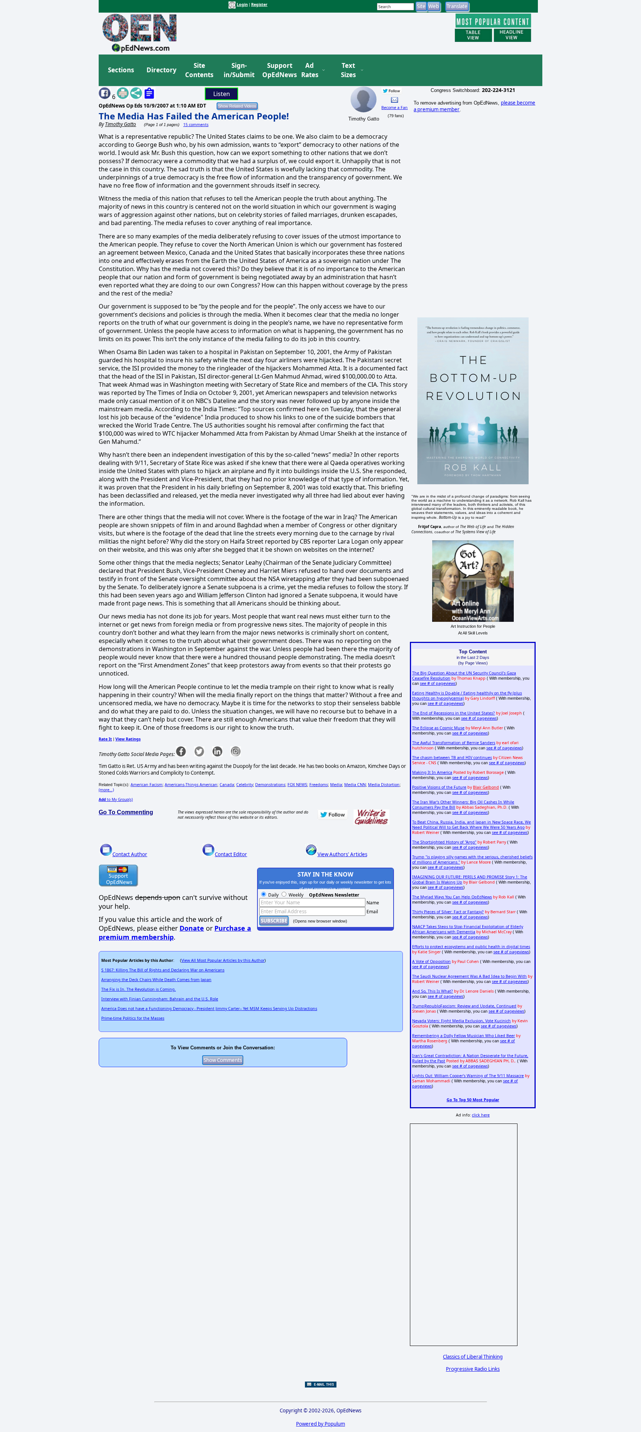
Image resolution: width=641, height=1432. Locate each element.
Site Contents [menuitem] (199, 70)
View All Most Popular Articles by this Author (222, 960)
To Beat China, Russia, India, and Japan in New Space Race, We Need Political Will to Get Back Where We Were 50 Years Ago (471, 824)
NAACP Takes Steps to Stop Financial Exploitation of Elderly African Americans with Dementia (467, 929)
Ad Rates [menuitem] (309, 70)
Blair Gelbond (486, 787)
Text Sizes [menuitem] (348, 70)
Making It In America (432, 772)
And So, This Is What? (432, 991)
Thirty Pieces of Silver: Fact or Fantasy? (448, 911)
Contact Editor (231, 854)
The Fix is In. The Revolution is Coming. (138, 989)
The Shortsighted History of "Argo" (444, 842)
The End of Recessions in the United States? (453, 713)
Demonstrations (270, 784)
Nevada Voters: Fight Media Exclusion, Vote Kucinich (461, 1020)
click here (481, 1115)
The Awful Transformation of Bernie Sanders (453, 742)
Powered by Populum (320, 1424)
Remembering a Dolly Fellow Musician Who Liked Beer (463, 1035)
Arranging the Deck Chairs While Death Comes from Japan (156, 979)
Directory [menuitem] (161, 70)
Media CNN (355, 784)
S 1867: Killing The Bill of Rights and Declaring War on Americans (162, 970)
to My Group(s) (116, 799)
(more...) (106, 789)
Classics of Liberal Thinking (473, 1356)
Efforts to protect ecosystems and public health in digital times (471, 946)
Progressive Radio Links (473, 1369)
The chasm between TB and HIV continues (452, 757)
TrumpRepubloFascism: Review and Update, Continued (464, 1006)
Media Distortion (384, 784)
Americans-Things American (191, 784)
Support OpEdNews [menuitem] (276, 70)
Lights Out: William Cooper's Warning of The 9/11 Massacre (468, 1075)
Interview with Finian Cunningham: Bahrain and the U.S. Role (159, 999)
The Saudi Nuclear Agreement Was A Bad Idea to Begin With (469, 976)
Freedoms (318, 784)
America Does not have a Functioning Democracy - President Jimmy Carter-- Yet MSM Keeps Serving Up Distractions (209, 1008)
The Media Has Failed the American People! (194, 116)
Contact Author (129, 854)
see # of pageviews (438, 683)
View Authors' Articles (342, 854)
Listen (221, 94)
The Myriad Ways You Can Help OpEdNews (452, 897)
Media (336, 784)
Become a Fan (394, 107)
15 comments (195, 124)
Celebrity (244, 784)
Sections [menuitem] (121, 70)
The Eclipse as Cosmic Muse (438, 727)
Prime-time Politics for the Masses (132, 1018)
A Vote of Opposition (431, 961)
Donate (192, 928)
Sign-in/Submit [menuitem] (238, 70)
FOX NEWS (297, 784)
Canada (227, 784)
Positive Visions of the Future (439, 787)
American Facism (146, 784)
